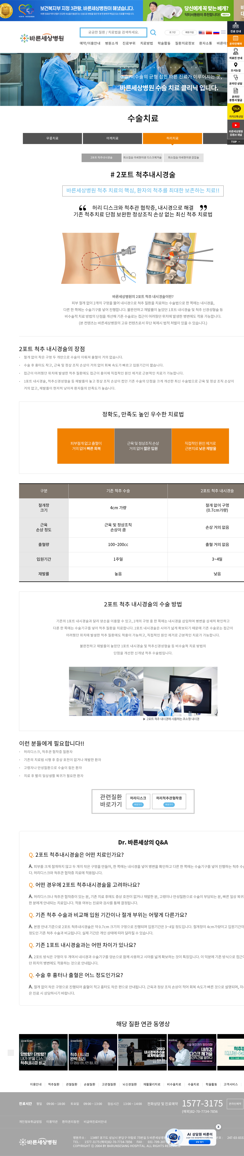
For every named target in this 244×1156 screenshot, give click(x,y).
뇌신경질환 (130, 1084)
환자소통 (205, 44)
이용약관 (52, 1122)
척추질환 (53, 1084)
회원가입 (189, 32)
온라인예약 (235, 1104)
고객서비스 (231, 1084)
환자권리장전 (70, 1122)
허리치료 (172, 138)
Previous (11, 1053)
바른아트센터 (226, 44)
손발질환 (89, 1084)
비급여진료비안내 (95, 1122)
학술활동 (164, 44)
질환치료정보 (185, 44)
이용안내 (36, 1084)
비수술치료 (174, 1084)
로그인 (172, 32)
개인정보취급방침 (30, 1122)
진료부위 (129, 44)
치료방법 (146, 44)
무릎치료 (52, 138)
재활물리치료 (152, 1084)
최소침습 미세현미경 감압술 (183, 157)
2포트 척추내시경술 (101, 157)
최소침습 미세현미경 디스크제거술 (142, 157)
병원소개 (111, 44)
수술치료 (193, 1084)
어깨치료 (112, 138)
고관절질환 (109, 1084)
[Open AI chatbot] (190, 1138)
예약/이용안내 (90, 44)
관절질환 (71, 1084)
